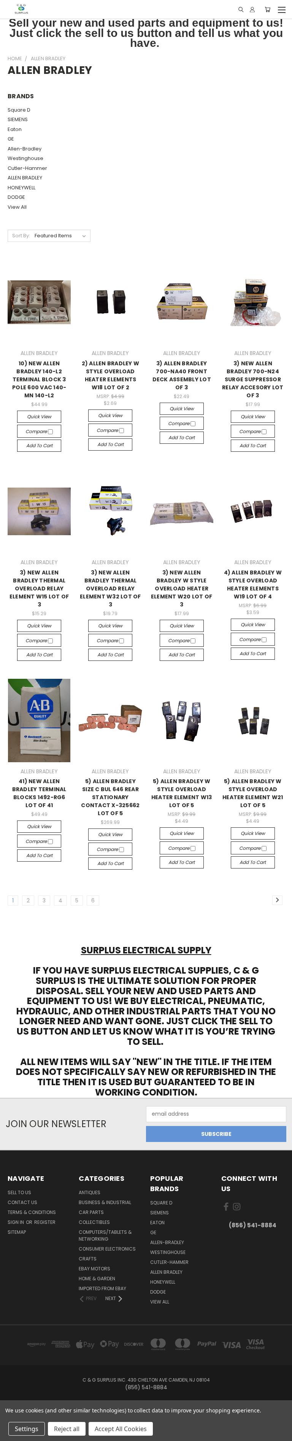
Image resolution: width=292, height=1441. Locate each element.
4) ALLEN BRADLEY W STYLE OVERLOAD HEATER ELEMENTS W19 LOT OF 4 (253, 584)
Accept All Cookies (121, 1429)
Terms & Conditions (32, 1212)
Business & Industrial (105, 1202)
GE (11, 138)
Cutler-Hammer (27, 168)
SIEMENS (18, 119)
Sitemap (17, 1232)
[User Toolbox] (252, 9)
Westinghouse (25, 158)
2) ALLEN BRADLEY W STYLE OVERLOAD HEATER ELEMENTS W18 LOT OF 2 (111, 375)
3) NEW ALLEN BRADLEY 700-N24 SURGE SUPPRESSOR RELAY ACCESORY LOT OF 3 (253, 379)
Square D (19, 110)
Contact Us (22, 1202)
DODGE (16, 197)
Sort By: (21, 235)
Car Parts (91, 1212)
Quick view (39, 416)
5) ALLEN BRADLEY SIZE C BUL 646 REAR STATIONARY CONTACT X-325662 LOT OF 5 (110, 797)
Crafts (88, 1258)
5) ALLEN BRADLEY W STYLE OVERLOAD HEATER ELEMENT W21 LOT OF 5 (252, 793)
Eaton (15, 129)
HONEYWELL (21, 187)
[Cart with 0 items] (267, 9)
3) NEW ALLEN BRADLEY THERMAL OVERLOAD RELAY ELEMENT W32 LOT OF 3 (110, 588)
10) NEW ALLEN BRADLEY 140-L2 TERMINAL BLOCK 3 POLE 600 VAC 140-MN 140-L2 (39, 379)
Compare (36, 431)
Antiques (89, 1192)
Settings (26, 1429)
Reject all (66, 1429)
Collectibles (94, 1222)
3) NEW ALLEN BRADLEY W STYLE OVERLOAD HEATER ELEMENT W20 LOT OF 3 (182, 588)
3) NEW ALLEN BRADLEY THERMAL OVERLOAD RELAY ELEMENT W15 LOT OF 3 (39, 588)
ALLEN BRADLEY (25, 177)
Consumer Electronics (107, 1249)
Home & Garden (97, 1278)
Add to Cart (39, 445)
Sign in (16, 1222)
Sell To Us (19, 1192)
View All (17, 207)
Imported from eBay (102, 1288)
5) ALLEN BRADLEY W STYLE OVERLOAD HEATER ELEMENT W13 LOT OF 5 (181, 793)
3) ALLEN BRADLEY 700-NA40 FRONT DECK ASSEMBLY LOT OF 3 (181, 375)
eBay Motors (94, 1268)
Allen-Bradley (24, 148)
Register (45, 1222)
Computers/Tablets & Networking (105, 1235)
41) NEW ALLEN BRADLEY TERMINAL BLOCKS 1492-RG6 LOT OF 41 (39, 793)
